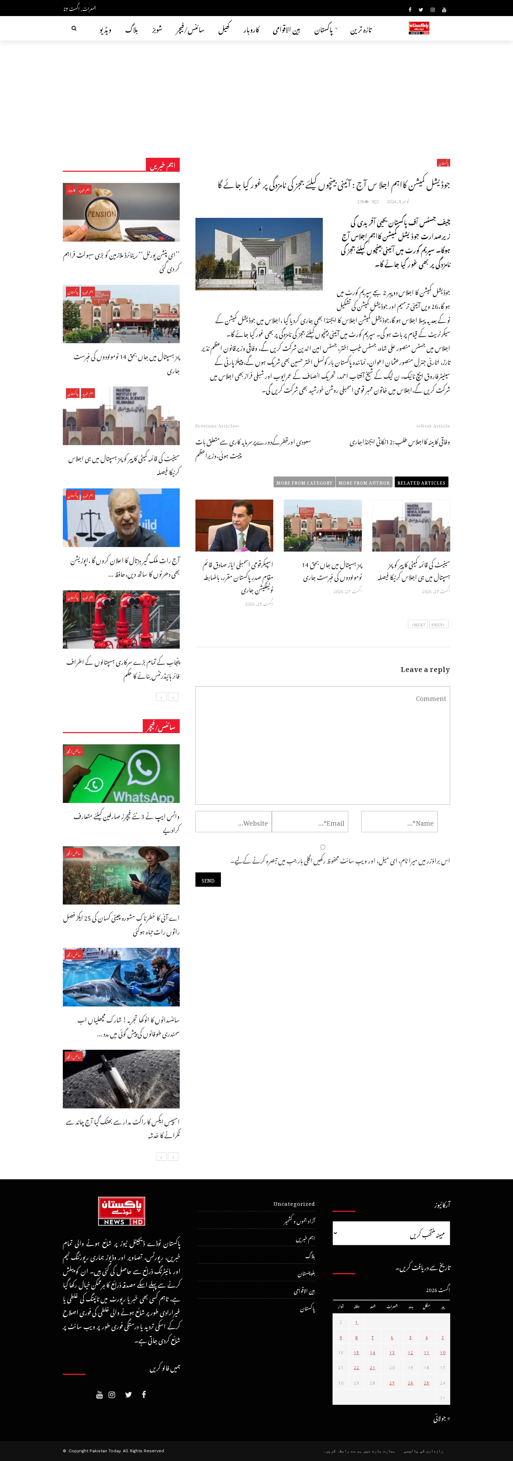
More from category (304, 482)
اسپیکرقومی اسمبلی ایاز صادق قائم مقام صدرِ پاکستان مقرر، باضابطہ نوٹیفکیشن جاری (238, 575)
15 (356, 1351)
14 (373, 1351)
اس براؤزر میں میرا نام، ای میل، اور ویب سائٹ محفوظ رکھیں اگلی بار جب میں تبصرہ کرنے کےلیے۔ (340, 859)
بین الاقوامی (286, 28)
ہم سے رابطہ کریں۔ (343, 1450)
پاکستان (323, 28)
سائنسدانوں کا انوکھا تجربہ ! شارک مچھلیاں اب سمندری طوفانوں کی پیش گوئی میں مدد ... (128, 1025)
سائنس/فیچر (190, 28)
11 (427, 1351)
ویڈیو (105, 28)
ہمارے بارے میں (379, 1450)
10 (443, 1351)
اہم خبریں (84, 189)
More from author (364, 482)
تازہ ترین (361, 28)
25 (427, 1382)
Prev (437, 624)
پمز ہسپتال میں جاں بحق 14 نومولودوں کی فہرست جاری (332, 569)
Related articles (421, 482)
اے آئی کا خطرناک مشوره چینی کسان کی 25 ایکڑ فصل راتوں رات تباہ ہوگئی (121, 923)
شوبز (157, 28)
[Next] (161, 697)
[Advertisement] (256, 93)
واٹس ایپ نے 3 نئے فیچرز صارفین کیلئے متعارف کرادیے (127, 822)
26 (411, 1382)
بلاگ (131, 28)
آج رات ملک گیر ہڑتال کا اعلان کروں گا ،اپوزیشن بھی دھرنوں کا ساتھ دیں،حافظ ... (125, 566)
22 (356, 1366)
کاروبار (251, 28)
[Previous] (173, 697)
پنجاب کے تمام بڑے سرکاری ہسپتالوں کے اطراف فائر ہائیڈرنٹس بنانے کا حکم (123, 667)
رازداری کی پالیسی (423, 1450)
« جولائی (441, 1417)
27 (392, 1382)
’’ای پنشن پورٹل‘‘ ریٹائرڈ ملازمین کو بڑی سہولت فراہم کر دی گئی (121, 260)
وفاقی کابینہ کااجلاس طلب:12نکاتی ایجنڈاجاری (400, 440)
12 (411, 1351)
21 (373, 1366)
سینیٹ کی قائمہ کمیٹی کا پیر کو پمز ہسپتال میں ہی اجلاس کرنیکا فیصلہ (414, 569)
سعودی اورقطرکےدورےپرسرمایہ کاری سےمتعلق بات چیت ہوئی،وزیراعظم (253, 447)
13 (392, 1351)
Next (420, 624)
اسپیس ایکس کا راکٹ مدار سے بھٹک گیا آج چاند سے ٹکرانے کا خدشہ (123, 1127)
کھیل (224, 28)
